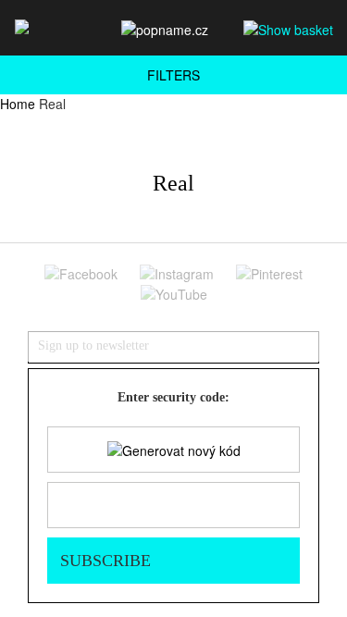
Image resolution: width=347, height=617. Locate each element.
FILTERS (173, 75)
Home (17, 103)
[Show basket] (288, 28)
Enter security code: (173, 397)
